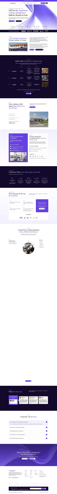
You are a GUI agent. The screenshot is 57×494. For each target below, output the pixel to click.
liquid (46, 39)
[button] (47, 400)
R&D (11, 140)
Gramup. (22, 492)
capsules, (38, 39)
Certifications (31, 154)
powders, (41, 39)
